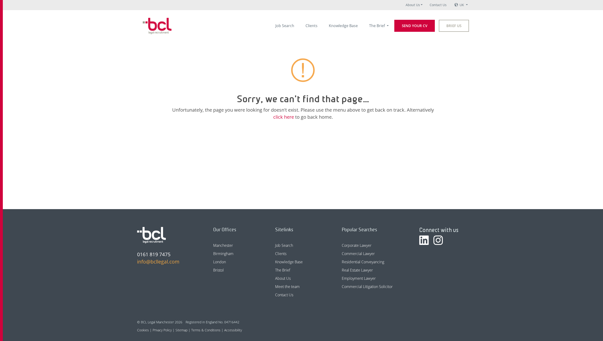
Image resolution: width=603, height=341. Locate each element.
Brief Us (453, 25)
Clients (312, 25)
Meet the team (287, 286)
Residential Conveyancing (363, 261)
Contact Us (438, 5)
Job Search (284, 25)
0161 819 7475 (154, 254)
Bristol (218, 270)
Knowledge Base (343, 25)
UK (462, 5)
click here (283, 117)
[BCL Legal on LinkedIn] (424, 240)
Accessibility (233, 330)
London (219, 261)
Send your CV (414, 25)
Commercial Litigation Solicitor (367, 286)
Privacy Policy (162, 330)
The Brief (377, 25)
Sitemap (181, 330)
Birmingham (223, 253)
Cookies (143, 330)
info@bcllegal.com (158, 261)
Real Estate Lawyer (357, 270)
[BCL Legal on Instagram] (438, 240)
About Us (413, 5)
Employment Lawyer (359, 278)
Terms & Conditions (205, 330)
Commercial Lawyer (358, 253)
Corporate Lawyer (356, 245)
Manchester (223, 245)
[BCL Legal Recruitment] (151, 235)
